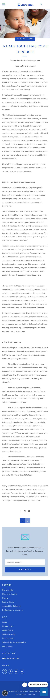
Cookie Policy (7, 630)
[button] (5, 693)
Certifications (7, 646)
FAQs (4, 622)
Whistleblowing (8, 634)
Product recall (7, 638)
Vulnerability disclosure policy (14, 642)
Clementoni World (9, 594)
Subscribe (24, 569)
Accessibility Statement (11, 606)
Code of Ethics (8, 602)
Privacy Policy (7, 626)
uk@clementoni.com (10, 658)
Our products (7, 590)
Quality (5, 598)
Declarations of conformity (12, 610)
